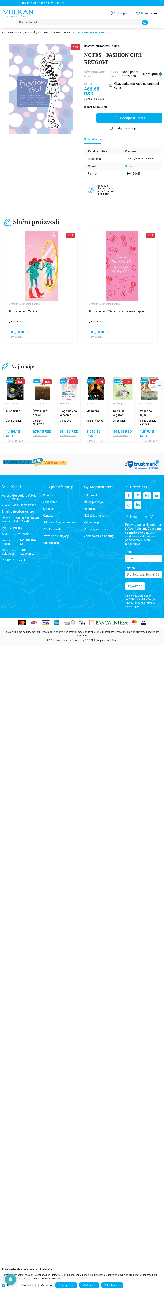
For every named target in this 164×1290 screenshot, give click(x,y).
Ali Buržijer (119, 420)
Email (128, 551)
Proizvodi (30, 32)
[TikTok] (128, 505)
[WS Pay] (69, 622)
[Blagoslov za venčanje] (69, 388)
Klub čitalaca (51, 542)
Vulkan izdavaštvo (12, 32)
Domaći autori (40, 403)
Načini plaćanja (93, 502)
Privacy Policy (132, 603)
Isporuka (89, 508)
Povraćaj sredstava (96, 529)
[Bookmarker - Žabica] (42, 266)
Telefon (130, 568)
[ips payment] (82, 622)
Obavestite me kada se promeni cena (136, 85)
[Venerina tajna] (149, 388)
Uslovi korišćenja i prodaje (59, 522)
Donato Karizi (13, 420)
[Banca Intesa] (108, 622)
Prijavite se (135, 586)
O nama (48, 495)
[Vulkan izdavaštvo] (18, 13)
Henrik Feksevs (94, 420)
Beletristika (12, 403)
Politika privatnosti (54, 529)
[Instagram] (147, 495)
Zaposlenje (50, 502)
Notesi (129, 166)
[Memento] (95, 388)
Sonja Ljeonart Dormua (148, 422)
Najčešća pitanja (94, 515)
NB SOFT (90, 640)
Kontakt (48, 515)
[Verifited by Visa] (143, 622)
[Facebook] (128, 495)
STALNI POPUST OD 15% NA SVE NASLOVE (42, 3)
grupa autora (16, 321)
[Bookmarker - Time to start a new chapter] (122, 266)
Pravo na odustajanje (56, 536)
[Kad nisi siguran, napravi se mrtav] (122, 388)
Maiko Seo (65, 420)
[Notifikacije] (10, 1279)
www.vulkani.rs (63, 640)
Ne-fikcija (118, 403)
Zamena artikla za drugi (99, 536)
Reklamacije (91, 522)
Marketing (47, 1285)
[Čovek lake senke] (42, 388)
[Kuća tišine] (15, 388)
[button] (144, 13)
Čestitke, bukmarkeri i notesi (54, 32)
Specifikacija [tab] (92, 139)
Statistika (27, 1285)
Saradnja (48, 508)
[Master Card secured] (134, 622)
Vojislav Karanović (38, 422)
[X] (137, 495)
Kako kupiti (91, 495)
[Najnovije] (10, 381)
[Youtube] (156, 495)
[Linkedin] (137, 505)
